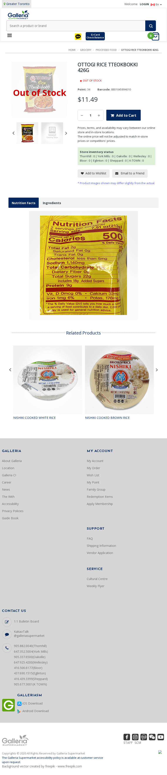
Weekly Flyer (95, 586)
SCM (138, 743)
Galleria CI (9, 475)
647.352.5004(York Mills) (31, 651)
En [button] (158, 4)
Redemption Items (100, 497)
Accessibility (10, 504)
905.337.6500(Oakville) (29, 657)
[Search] (150, 25)
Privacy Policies (12, 511)
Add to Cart (126, 115)
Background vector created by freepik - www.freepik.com (42, 766)
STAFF (128, 743)
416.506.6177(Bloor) (28, 668)
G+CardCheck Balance (95, 36)
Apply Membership (100, 504)
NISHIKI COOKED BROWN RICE (107, 418)
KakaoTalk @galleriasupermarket (29, 633)
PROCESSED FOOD (106, 49)
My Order (93, 468)
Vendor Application (100, 553)
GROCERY (85, 49)
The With (8, 497)
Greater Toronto (18, 4)
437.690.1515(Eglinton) (30, 673)
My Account (95, 461)
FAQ (90, 538)
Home (72, 49)
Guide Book (10, 518)
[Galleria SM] (18, 14)
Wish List (93, 475)
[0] (157, 36)
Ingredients (52, 203)
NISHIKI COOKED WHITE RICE (34, 418)
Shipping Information (101, 546)
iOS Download (32, 703)
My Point (93, 482)
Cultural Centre (97, 579)
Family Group (96, 489)
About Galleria (12, 461)
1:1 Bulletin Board (26, 621)
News (6, 489)
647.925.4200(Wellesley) (31, 662)
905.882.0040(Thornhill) (30, 646)
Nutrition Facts (23, 203)
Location (8, 468)
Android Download (35, 711)
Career (6, 482)
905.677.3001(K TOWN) (30, 684)
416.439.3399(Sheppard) (31, 679)
